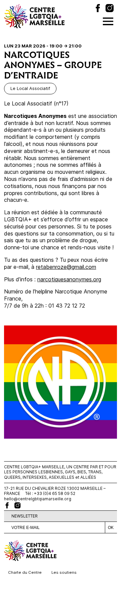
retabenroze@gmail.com (66, 266)
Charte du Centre (25, 572)
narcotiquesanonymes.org (69, 279)
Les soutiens (64, 572)
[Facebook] (98, 9)
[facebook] (7, 505)
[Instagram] (110, 9)
